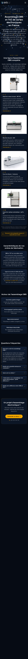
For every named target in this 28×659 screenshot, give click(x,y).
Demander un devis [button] (13, 416)
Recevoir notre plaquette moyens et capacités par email (14, 234)
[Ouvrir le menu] (25, 2)
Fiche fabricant (6, 111)
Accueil (3, 8)
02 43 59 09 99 (15, 420)
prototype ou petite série (12, 280)
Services (9, 8)
